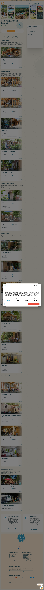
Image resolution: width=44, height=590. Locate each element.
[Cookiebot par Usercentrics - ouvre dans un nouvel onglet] (34, 285)
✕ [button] (42, 584)
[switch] (17, 300)
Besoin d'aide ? (40, 584)
